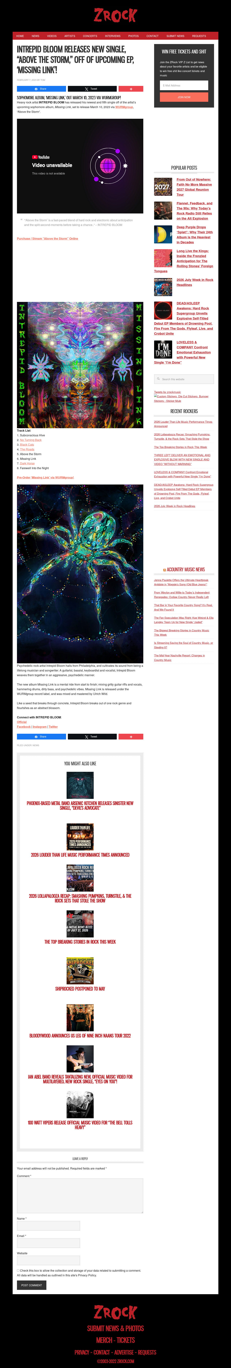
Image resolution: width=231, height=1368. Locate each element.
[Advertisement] (80, 271)
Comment (24, 1176)
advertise (124, 1352)
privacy (82, 1352)
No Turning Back (31, 440)
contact (102, 1352)
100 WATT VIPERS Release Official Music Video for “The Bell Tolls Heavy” (80, 1125)
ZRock (115, 15)
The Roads (27, 449)
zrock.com (125, 1361)
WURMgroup (124, 107)
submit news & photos (115, 1328)
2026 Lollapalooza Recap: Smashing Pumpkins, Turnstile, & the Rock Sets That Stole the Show (80, 898)
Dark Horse (27, 463)
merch (104, 1340)
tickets (126, 1340)
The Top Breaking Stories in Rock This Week (80, 942)
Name (22, 1218)
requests (147, 1352)
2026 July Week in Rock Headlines (174, 506)
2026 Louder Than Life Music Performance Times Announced (80, 855)
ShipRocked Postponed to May (80, 989)
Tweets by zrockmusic (167, 392)
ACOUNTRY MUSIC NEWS (186, 569)
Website (22, 1253)
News (36, 745)
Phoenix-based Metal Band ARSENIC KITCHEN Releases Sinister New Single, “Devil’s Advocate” (80, 805)
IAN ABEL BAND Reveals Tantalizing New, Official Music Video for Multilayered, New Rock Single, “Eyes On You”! (80, 1079)
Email (21, 1236)
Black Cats (27, 444)
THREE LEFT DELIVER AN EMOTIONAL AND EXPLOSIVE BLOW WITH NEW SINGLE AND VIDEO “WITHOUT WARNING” (182, 459)
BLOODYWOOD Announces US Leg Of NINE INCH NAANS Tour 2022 (80, 1035)
